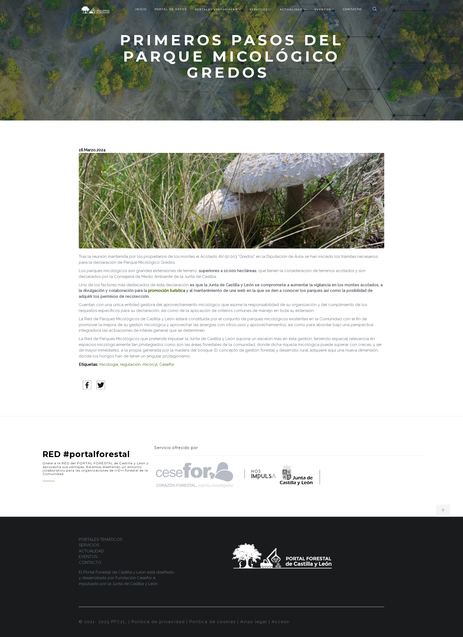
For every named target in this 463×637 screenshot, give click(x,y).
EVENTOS (323, 9)
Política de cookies (212, 621)
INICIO (141, 9)
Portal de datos (171, 9)
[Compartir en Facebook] (87, 384)
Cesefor (166, 364)
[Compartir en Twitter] (100, 384)
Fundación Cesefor (133, 577)
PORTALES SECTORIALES (216, 9)
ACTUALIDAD (291, 9)
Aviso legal (253, 621)
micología (108, 364)
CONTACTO (352, 9)
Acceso (280, 621)
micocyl (150, 364)
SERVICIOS (258, 9)
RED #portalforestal (86, 454)
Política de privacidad (158, 621)
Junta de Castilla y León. (135, 583)
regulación (130, 364)
